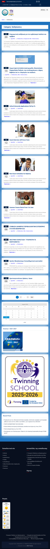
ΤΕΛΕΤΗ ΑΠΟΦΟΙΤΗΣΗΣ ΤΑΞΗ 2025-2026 (13, 424)
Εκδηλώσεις (20, 38)
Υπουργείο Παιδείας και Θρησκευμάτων (36, 453)
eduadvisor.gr (6, 457)
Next (32, 297)
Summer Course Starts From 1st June (21, 207)
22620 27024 (6, 4)
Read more (33, 82)
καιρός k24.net (6, 529)
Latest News (20, 108)
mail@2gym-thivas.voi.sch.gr (16, 4)
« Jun (24, 322)
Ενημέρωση (26, 38)
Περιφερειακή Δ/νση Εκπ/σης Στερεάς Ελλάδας (26, 537)
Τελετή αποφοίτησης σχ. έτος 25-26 (12, 429)
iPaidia (4, 459)
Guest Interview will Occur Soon (19, 140)
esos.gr (5, 455)
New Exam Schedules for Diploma (20, 174)
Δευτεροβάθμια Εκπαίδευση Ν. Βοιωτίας (19, 538)
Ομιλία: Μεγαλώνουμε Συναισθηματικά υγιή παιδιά (25, 261)
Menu (43, 9)
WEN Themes (30, 545)
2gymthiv (13, 38)
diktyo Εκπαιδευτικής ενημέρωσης (11, 464)
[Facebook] (40, 5)
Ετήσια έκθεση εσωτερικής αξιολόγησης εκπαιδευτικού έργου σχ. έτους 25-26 (22, 426)
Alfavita (5, 453)
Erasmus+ (5, 466)
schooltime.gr (6, 461)
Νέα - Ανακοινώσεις (34, 38)
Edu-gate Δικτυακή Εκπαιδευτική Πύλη (36, 455)
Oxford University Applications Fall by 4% (22, 106)
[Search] (47, 10)
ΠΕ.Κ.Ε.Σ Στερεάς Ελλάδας (33, 465)
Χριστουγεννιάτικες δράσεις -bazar (20, 278)
